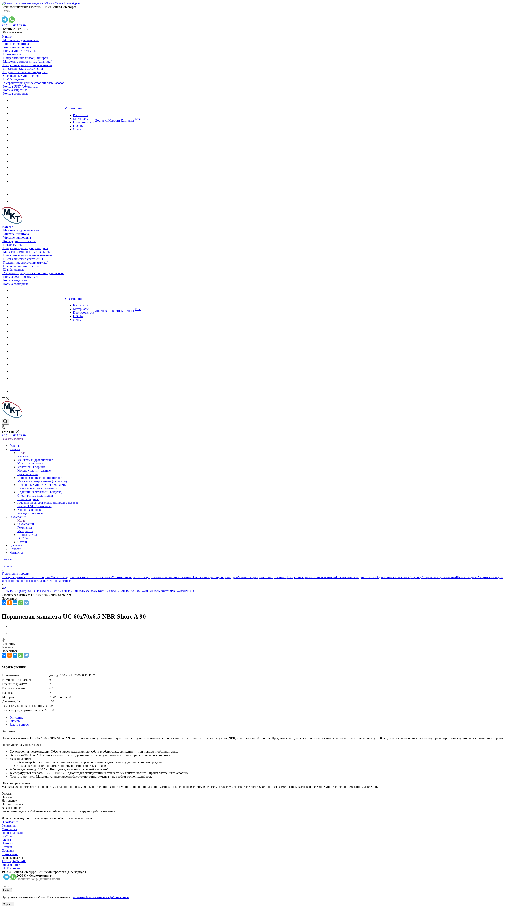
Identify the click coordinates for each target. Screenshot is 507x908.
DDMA (190, 591)
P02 (92, 591)
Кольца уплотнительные (156, 577)
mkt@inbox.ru (11, 868)
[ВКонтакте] (4, 602)
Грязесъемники (183, 577)
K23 (4, 591)
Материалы (9, 829)
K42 (114, 591)
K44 (44, 591)
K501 (79, 591)
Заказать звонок (12, 439)
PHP (148, 591)
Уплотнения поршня (126, 577)
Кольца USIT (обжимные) (54, 580)
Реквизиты (9, 825)
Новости (7, 843)
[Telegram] (26, 602)
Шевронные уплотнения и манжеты (311, 577)
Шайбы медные (466, 577)
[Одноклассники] (9, 602)
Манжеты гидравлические (68, 577)
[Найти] (3, 15)
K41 (68, 591)
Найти (6, 890)
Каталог (22, 456)
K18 (103, 591)
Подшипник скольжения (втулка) (398, 577)
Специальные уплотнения (438, 577)
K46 (126, 591)
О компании (25, 524)
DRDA (175, 591)
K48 (161, 591)
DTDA (37, 591)
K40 (10, 591)
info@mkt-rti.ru (11, 864)
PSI (182, 591)
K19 (109, 591)
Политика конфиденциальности (38, 879)
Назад (21, 452)
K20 (120, 591)
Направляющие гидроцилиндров (215, 577)
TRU (50, 591)
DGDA (140, 591)
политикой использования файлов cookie (101, 897)
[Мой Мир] (15, 602)
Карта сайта (10, 854)
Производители (12, 832)
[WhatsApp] (20, 602)
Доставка (8, 850)
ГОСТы (7, 836)
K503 (132, 591)
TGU (29, 591)
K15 (56, 591)
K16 (98, 591)
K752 (167, 591)
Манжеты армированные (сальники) (262, 577)
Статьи (6, 839)
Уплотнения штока (99, 577)
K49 (73, 591)
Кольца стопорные (38, 577)
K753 (86, 591)
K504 (154, 591)
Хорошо (7, 904)
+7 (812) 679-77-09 (14, 25)
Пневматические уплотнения (356, 577)
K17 (62, 591)
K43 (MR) (19, 591)
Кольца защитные (14, 577)
